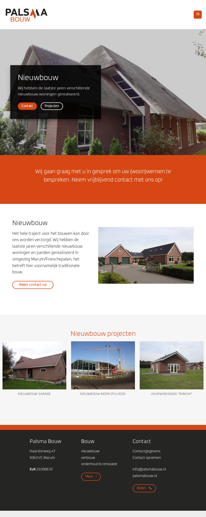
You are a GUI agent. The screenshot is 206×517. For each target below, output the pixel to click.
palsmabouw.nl (145, 476)
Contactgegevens (147, 451)
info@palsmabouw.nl (149, 469)
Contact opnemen (147, 458)
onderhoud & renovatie (99, 464)
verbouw (88, 458)
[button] (198, 15)
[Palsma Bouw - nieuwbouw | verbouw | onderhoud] (26, 14)
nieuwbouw (90, 451)
